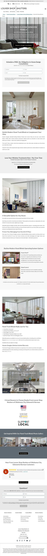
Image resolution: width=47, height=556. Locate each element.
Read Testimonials (23, 482)
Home (4, 14)
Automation (5, 516)
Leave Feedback (41, 521)
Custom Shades (18, 512)
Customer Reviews (25, 521)
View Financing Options (23, 167)
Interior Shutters (8, 512)
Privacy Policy (27, 78)
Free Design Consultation (36, 1)
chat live (18, 490)
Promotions (40, 516)
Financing (40, 517)
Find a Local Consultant (26, 516)
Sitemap (29, 547)
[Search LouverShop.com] (27, 538)
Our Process (23, 519)
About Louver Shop (25, 517)
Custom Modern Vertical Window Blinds (24, 14)
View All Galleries (23, 453)
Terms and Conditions (19, 78)
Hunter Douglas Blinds (11, 14)
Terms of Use (18, 547)
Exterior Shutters (39, 512)
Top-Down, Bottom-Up (8, 521)
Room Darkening (6, 519)
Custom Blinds (28, 512)
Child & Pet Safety (7, 522)
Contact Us (40, 519)
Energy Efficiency (6, 517)
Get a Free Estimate (23, 381)
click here (9, 351)
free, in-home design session (12, 340)
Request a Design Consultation (23, 45)
